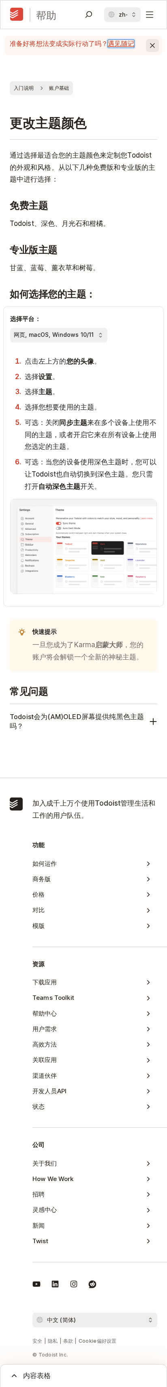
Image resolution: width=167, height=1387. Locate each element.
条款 (68, 1341)
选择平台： (25, 319)
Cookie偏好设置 (98, 1341)
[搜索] (88, 14)
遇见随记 (121, 44)
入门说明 (24, 88)
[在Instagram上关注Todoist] (74, 1285)
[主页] (16, 15)
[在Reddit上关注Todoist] (92, 1285)
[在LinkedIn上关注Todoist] (55, 1285)
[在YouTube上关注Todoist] (36, 1285)
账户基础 (59, 88)
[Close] (152, 45)
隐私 (53, 1341)
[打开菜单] (149, 14)
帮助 (46, 15)
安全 (37, 1341)
